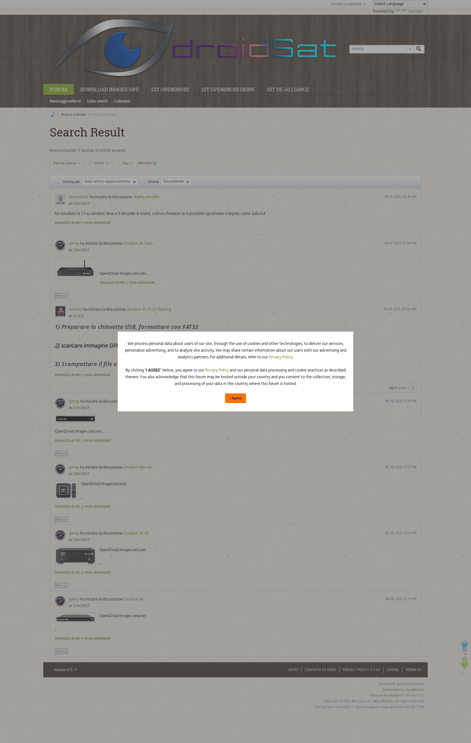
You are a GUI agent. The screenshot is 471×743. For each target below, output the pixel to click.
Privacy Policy (281, 357)
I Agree (236, 398)
